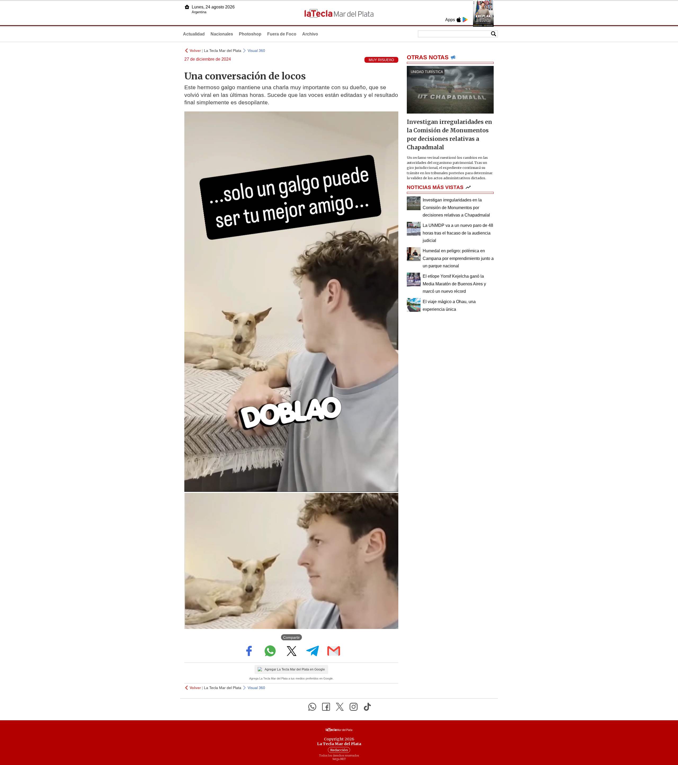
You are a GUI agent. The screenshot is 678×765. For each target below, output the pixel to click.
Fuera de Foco (281, 34)
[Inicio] (187, 7)
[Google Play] (465, 19)
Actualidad (194, 34)
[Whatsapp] (312, 707)
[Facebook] (326, 707)
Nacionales (222, 34)
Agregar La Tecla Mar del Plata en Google (295, 669)
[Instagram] (353, 707)
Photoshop (250, 34)
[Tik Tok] (367, 707)
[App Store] (458, 19)
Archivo (310, 34)
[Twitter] (340, 707)
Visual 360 (256, 50)
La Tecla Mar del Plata (222, 50)
